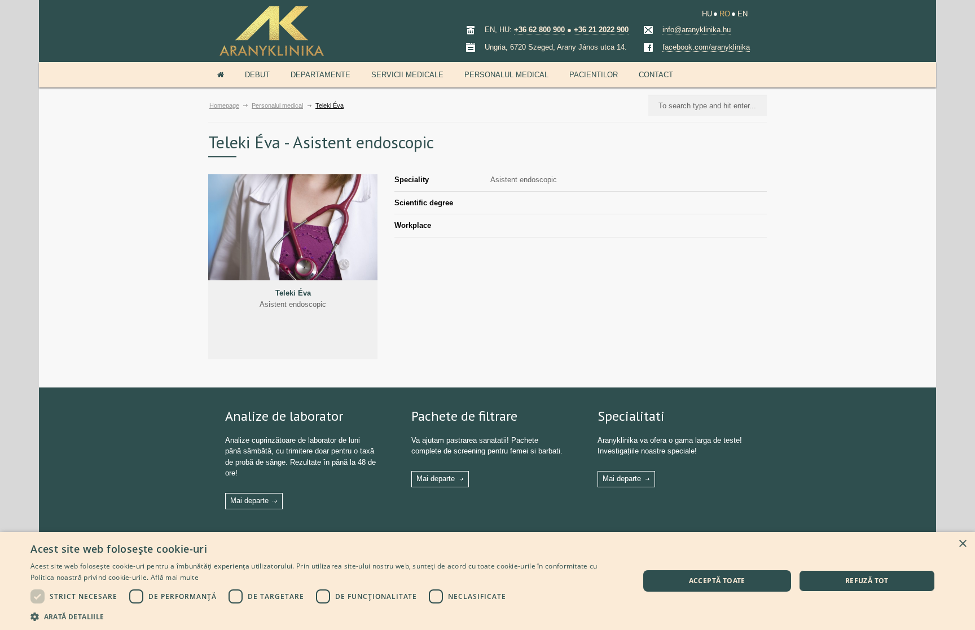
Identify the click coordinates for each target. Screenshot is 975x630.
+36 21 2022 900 (601, 29)
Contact (656, 75)
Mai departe (249, 500)
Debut (257, 75)
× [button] (962, 544)
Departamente (320, 75)
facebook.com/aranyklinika (706, 47)
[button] (325, 616)
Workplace (412, 225)
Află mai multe (175, 577)
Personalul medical (506, 75)
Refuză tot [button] (867, 580)
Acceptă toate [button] (717, 580)
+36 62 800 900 (539, 29)
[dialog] (487, 581)
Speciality (411, 179)
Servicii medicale (407, 75)
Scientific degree (423, 203)
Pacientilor (593, 75)
